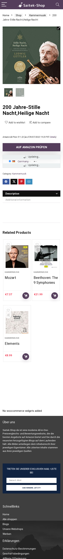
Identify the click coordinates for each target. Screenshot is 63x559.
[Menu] (4, 4)
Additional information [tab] (17, 199)
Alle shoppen (10, 519)
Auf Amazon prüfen (31, 147)
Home (6, 15)
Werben (7, 534)
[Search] (57, 4)
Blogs (6, 524)
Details (53, 137)
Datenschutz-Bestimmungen (19, 548)
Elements (12, 343)
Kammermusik (37, 15)
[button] (58, 28)
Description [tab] (12, 193)
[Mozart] (17, 256)
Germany (23, 161)
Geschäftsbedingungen (16, 553)
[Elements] (17, 322)
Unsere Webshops (13, 529)
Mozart (10, 278)
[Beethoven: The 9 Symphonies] (46, 256)
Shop (19, 15)
